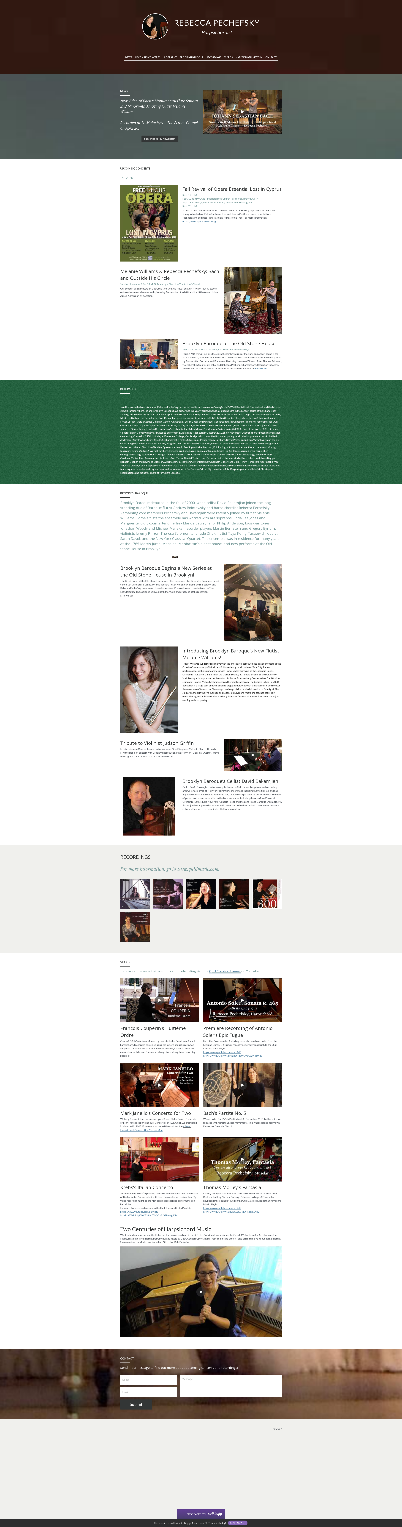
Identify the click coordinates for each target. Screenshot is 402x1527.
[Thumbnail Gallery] (135, 894)
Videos (228, 57)
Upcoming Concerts (147, 57)
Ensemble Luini (218, 465)
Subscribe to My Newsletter (159, 138)
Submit (136, 1404)
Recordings (213, 57)
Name (125, 1379)
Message (187, 1379)
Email (125, 1392)
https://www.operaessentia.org (199, 221)
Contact (271, 57)
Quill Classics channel (225, 971)
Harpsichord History (249, 57)
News (128, 57)
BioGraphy (170, 57)
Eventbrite (260, 368)
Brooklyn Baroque (191, 57)
